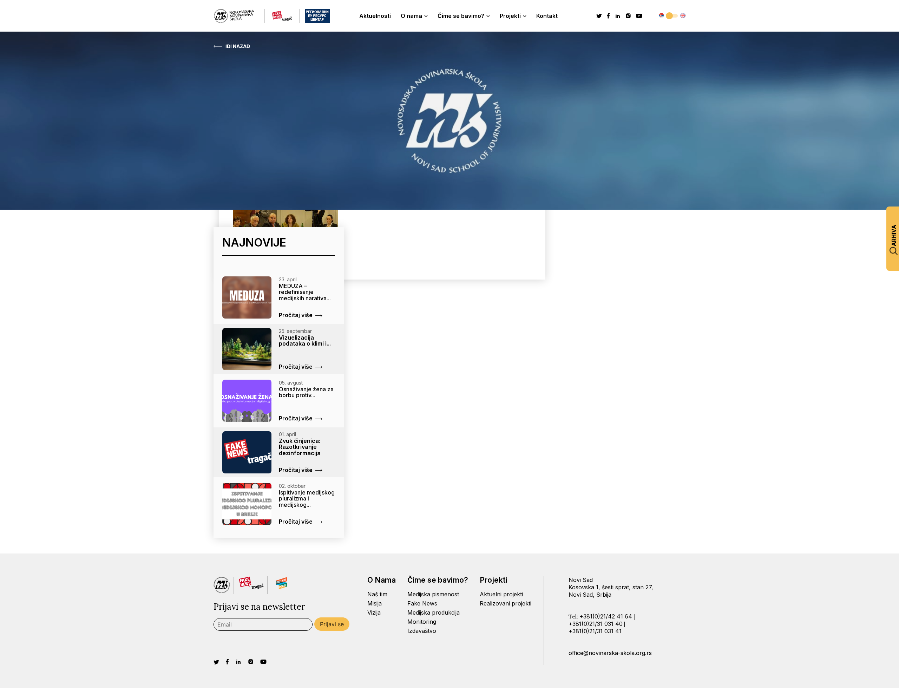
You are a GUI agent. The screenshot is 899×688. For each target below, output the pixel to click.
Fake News (422, 603)
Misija (374, 603)
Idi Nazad (237, 46)
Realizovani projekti (505, 603)
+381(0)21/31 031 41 (595, 631)
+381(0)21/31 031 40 (596, 623)
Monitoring (421, 621)
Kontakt (547, 15)
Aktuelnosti (375, 15)
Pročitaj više (296, 315)
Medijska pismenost (433, 594)
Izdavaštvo (421, 630)
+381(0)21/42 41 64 (605, 616)
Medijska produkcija (433, 612)
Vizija (374, 612)
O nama (411, 15)
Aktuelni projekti (501, 594)
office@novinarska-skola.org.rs (610, 652)
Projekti (510, 15)
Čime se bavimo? (461, 15)
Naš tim (377, 594)
